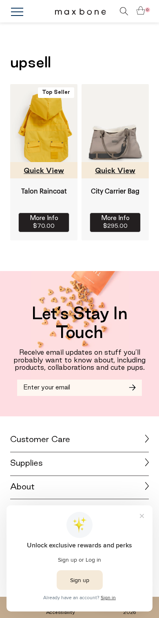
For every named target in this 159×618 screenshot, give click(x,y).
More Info (44, 222)
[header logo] (80, 11)
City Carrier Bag (115, 191)
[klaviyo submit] (132, 387)
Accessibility (60, 612)
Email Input (36, 384)
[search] (112, 11)
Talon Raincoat (44, 191)
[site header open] (32, 12)
